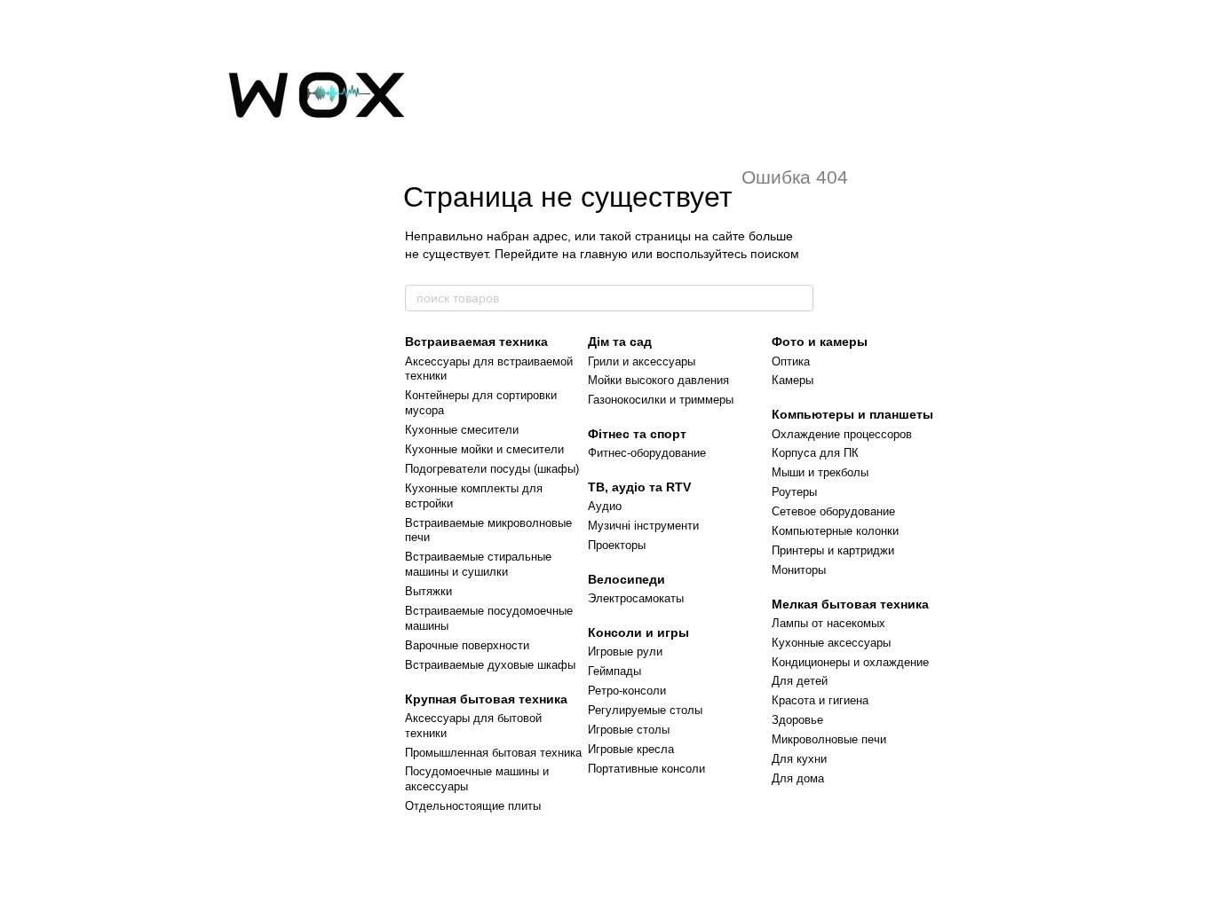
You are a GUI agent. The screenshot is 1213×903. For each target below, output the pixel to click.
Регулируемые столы (645, 710)
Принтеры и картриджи (833, 550)
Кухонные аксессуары (831, 642)
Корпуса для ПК (815, 452)
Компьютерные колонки (835, 531)
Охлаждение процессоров (842, 434)
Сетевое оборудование (833, 511)
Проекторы (617, 545)
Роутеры (794, 492)
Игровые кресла (631, 749)
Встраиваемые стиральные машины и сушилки (478, 564)
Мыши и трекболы (820, 472)
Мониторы (799, 570)
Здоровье (797, 719)
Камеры (792, 380)
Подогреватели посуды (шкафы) (492, 468)
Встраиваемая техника (476, 341)
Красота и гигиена (820, 700)
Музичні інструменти (643, 525)
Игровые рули (625, 651)
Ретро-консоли (627, 690)
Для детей (800, 680)
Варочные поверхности (467, 645)
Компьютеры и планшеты (852, 414)
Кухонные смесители (462, 429)
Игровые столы (629, 729)
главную (604, 254)
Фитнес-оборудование (647, 452)
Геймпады (614, 671)
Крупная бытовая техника (486, 699)
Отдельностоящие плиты (473, 806)
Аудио (605, 506)
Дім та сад (620, 341)
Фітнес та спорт (637, 434)
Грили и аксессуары (641, 361)
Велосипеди (626, 579)
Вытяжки (428, 591)
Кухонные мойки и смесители (484, 449)
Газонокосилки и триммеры (660, 399)
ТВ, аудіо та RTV (639, 487)
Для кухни (799, 759)
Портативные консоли (646, 768)
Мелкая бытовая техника (850, 604)
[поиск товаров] (799, 298)
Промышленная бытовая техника (493, 752)
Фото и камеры (820, 341)
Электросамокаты (636, 598)
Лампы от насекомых (828, 623)
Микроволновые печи (829, 739)
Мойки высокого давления (658, 380)
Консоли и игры (638, 632)
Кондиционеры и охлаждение (850, 662)
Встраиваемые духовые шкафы (490, 664)
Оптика (791, 361)
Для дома (798, 778)
